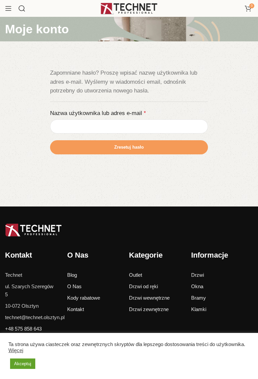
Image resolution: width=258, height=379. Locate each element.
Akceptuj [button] (22, 363)
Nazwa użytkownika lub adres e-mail (98, 113)
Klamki (198, 309)
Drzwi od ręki (143, 286)
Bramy (198, 298)
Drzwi (197, 275)
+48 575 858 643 (23, 329)
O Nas (74, 286)
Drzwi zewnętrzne (149, 309)
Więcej (15, 350)
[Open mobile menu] (8, 8)
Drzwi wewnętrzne (149, 298)
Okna (197, 286)
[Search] (22, 8)
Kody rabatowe (83, 298)
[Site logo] (129, 8)
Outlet (135, 275)
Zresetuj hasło (129, 147)
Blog (72, 275)
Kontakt (75, 309)
